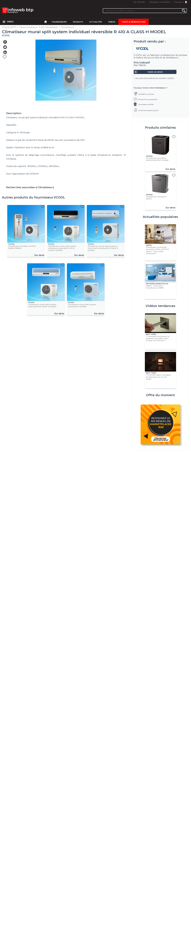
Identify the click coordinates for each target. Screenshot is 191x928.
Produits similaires (160, 127)
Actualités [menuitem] (95, 22)
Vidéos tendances (160, 306)
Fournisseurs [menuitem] (59, 22)
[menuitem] (4, 22)
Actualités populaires (160, 217)
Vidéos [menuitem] (111, 22)
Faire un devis (155, 72)
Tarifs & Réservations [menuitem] (133, 22)
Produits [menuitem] (78, 22)
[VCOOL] (160, 48)
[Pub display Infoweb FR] (160, 425)
